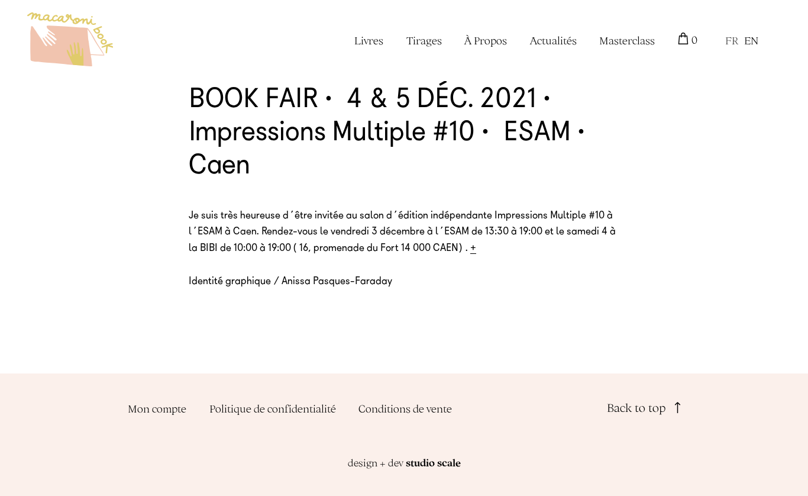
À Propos (485, 40)
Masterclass (627, 40)
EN (751, 40)
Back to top (638, 407)
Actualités (553, 40)
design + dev (404, 463)
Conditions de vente (405, 408)
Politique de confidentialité (272, 408)
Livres (368, 40)
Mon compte (157, 408)
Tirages (424, 40)
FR (731, 40)
